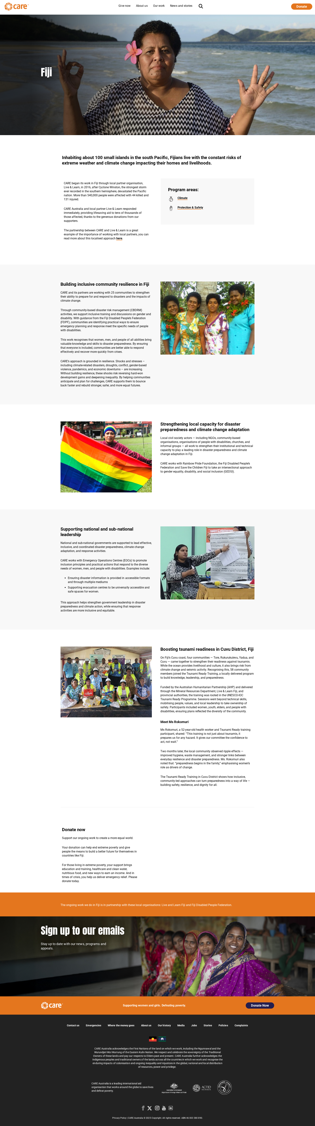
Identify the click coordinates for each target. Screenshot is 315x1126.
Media (181, 1025)
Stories (208, 1025)
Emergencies (93, 1025)
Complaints (241, 1025)
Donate (301, 6)
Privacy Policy (119, 1118)
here (119, 238)
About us (146, 1025)
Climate (183, 198)
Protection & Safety (190, 207)
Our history (164, 1025)
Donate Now (260, 1005)
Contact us (73, 1025)
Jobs (194, 1025)
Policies (223, 1025)
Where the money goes (121, 1025)
